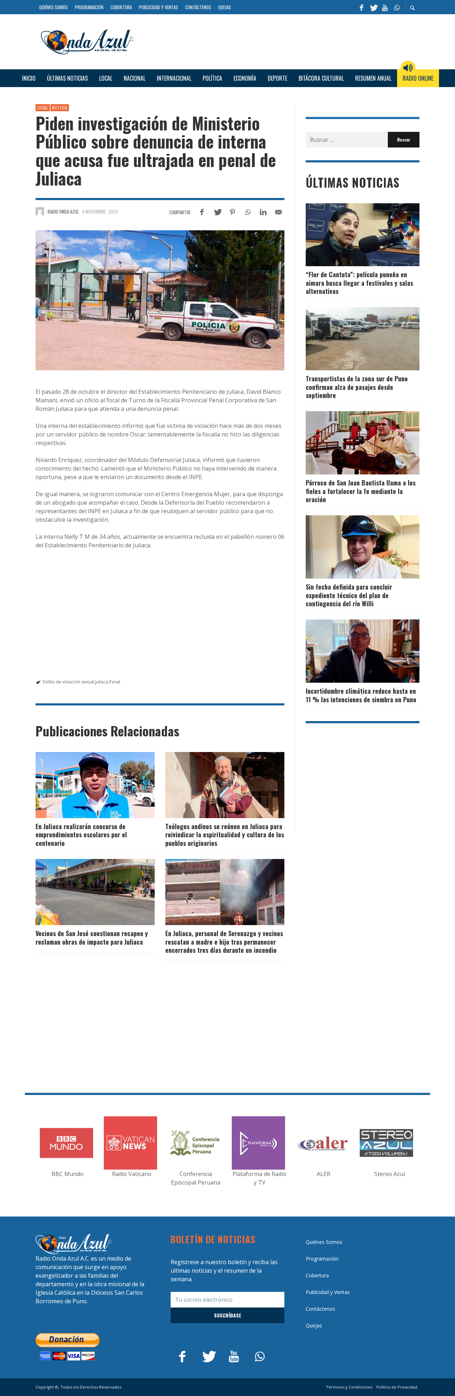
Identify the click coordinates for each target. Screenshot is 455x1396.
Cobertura (317, 1275)
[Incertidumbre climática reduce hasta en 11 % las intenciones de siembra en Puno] (351, 651)
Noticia (59, 108)
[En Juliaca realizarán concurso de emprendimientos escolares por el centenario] (84, 785)
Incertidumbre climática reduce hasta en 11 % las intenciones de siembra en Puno (361, 695)
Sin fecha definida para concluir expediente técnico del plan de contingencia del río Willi (349, 595)
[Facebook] (361, 7)
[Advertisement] (279, 41)
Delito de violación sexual (68, 682)
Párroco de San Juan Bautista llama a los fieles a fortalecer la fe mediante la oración (361, 491)
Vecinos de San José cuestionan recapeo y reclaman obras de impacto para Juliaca (92, 937)
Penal (114, 682)
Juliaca (101, 682)
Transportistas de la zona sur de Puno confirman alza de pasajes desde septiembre (357, 387)
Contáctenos (320, 1308)
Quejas (314, 1325)
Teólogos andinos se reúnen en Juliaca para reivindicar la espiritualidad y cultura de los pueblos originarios (224, 835)
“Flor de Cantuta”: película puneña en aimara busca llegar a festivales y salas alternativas (359, 283)
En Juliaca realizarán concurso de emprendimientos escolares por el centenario (81, 835)
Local (42, 108)
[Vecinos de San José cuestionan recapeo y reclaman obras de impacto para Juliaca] (84, 892)
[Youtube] (385, 7)
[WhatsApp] (396, 7)
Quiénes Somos (324, 1242)
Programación (322, 1258)
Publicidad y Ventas (328, 1292)
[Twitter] (373, 7)
